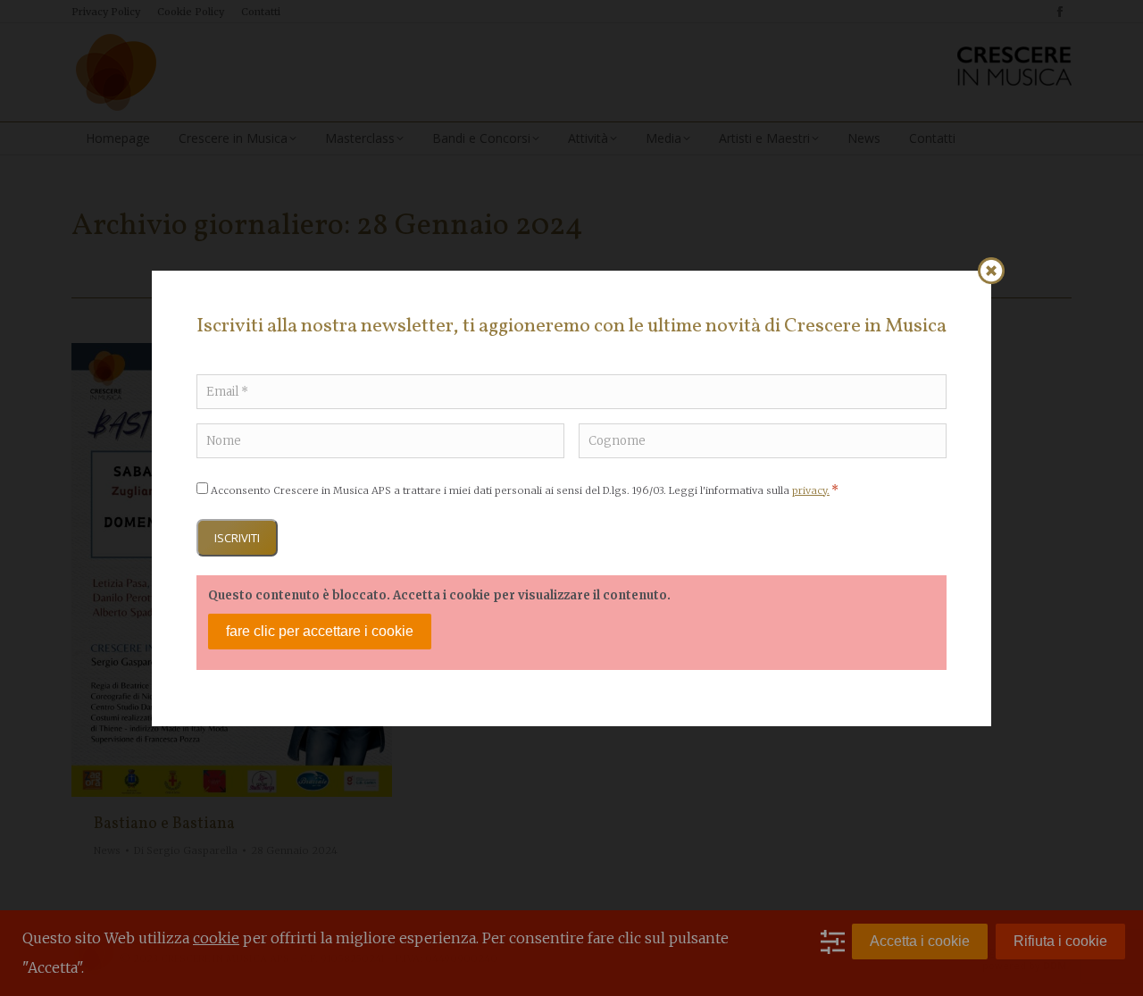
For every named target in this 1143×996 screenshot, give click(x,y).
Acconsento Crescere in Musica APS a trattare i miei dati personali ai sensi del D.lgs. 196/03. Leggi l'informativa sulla (524, 490)
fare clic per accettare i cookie (319, 631)
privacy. (811, 490)
